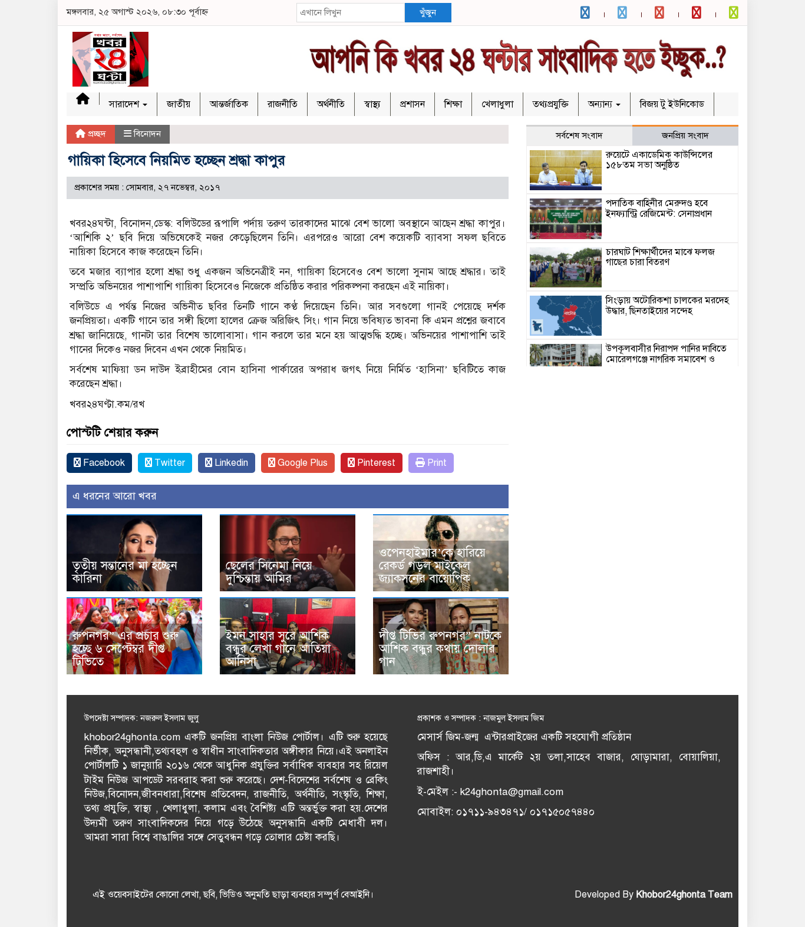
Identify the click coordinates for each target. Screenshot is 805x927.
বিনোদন (147, 133)
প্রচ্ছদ (95, 133)
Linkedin (230, 463)
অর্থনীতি (331, 104)
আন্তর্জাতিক (229, 104)
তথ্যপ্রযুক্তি (551, 104)
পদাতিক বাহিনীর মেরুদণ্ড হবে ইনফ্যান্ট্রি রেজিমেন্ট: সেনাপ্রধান (659, 208)
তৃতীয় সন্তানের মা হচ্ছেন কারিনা (124, 572)
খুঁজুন (428, 12)
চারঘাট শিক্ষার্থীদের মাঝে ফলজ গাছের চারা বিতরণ (660, 257)
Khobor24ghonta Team (684, 894)
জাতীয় (178, 104)
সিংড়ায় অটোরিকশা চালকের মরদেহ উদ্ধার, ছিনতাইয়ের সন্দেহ (667, 305)
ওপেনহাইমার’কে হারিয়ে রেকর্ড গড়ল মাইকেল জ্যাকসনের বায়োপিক (432, 565)
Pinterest (375, 463)
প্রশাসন (412, 104)
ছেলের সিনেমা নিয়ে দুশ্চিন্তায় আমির (269, 572)
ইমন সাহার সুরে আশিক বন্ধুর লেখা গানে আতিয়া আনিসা (278, 648)
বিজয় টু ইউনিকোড (672, 104)
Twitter (168, 463)
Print (436, 463)
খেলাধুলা (497, 104)
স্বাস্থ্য (372, 104)
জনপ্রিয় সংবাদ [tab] (685, 135)
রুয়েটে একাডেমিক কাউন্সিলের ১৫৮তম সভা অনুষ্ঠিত (659, 160)
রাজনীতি (283, 104)
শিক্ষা (453, 104)
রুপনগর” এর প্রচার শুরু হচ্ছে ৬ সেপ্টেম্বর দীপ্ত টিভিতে (125, 648)
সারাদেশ (125, 104)
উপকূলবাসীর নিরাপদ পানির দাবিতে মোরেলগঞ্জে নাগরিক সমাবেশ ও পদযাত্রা (666, 359)
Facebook (103, 463)
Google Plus (301, 463)
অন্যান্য (601, 104)
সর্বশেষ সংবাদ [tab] (579, 135)
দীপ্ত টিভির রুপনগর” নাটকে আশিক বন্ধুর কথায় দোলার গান (440, 648)
